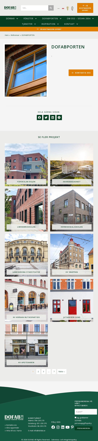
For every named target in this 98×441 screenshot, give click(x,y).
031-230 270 (42, 423)
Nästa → (61, 371)
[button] (17, 18)
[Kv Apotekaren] (26, 345)
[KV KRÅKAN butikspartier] (26, 300)
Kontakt (69, 24)
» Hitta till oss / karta (13, 430)
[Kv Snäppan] (71, 255)
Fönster (28, 18)
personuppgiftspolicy (83, 423)
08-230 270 (41, 426)
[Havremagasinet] (71, 164)
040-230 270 (39, 420)
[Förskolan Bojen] (26, 164)
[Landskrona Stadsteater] (26, 255)
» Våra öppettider (12, 427)
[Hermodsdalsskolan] (71, 210)
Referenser (15, 35)
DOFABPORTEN (50, 18)
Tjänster (27, 24)
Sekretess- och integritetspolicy (64, 439)
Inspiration (48, 24)
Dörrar (10, 18)
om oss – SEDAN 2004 (78, 18)
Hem (7, 35)
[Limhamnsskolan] (26, 210)
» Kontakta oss (11, 425)
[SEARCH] (51, 8)
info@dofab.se (39, 430)
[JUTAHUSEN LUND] (71, 300)
